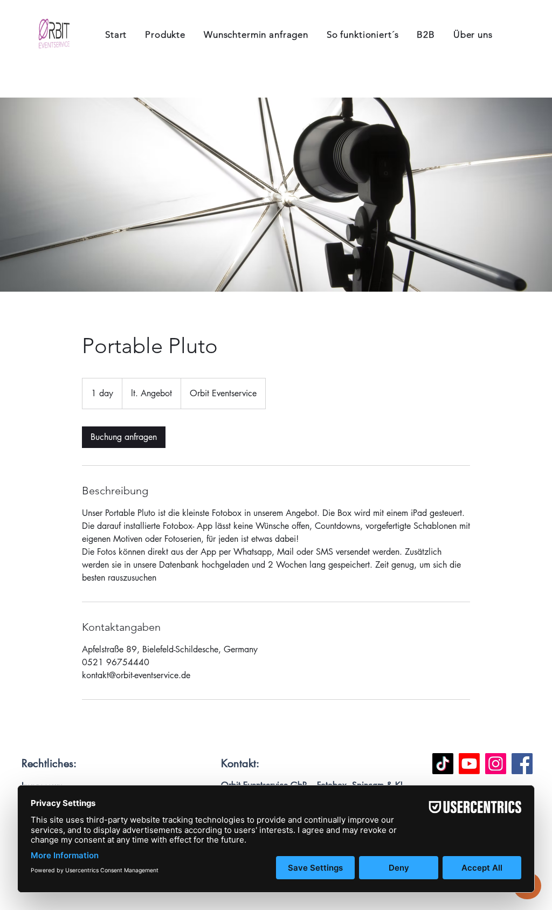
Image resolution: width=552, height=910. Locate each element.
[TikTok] (442, 763)
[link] (123, 437)
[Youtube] (469, 763)
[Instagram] (495, 763)
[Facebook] (522, 763)
